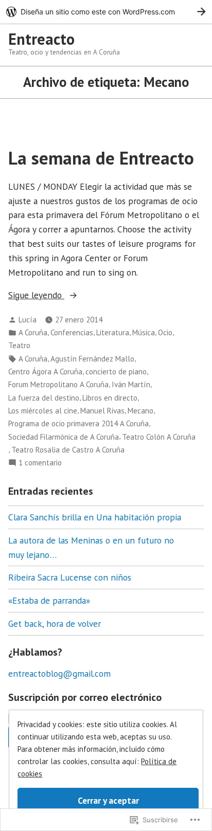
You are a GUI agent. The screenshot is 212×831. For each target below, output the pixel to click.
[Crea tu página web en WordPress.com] (106, 11)
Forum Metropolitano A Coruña (58, 384)
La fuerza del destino (43, 398)
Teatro (19, 345)
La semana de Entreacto (101, 158)
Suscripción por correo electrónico (85, 697)
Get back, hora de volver (54, 623)
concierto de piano (116, 371)
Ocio (165, 332)
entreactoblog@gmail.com (59, 673)
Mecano (140, 410)
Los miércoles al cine (42, 410)
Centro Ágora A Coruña (45, 371)
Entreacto (41, 39)
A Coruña (33, 332)
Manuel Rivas (102, 410)
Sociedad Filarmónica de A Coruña (63, 437)
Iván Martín (131, 384)
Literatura (112, 332)
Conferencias (71, 332)
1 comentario (40, 463)
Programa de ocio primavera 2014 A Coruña (78, 423)
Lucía (28, 319)
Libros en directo (109, 398)
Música (143, 332)
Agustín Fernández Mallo (92, 359)
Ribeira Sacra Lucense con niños (69, 577)
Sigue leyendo (36, 295)
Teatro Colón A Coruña (159, 437)
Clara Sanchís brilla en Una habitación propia (94, 517)
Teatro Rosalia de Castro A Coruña (68, 450)
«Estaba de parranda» (49, 600)
